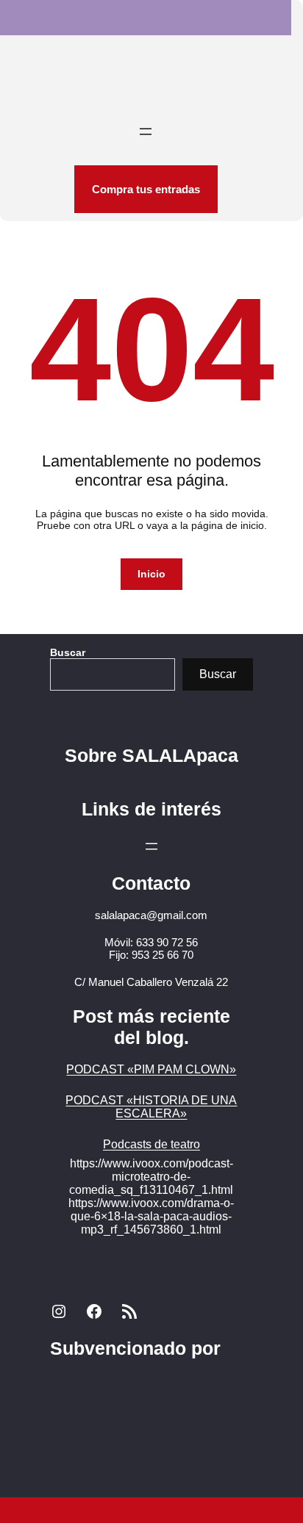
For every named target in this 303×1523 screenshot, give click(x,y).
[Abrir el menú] (145, 131)
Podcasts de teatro (151, 1144)
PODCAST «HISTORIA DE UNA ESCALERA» (151, 1107)
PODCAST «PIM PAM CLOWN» (151, 1069)
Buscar (67, 652)
